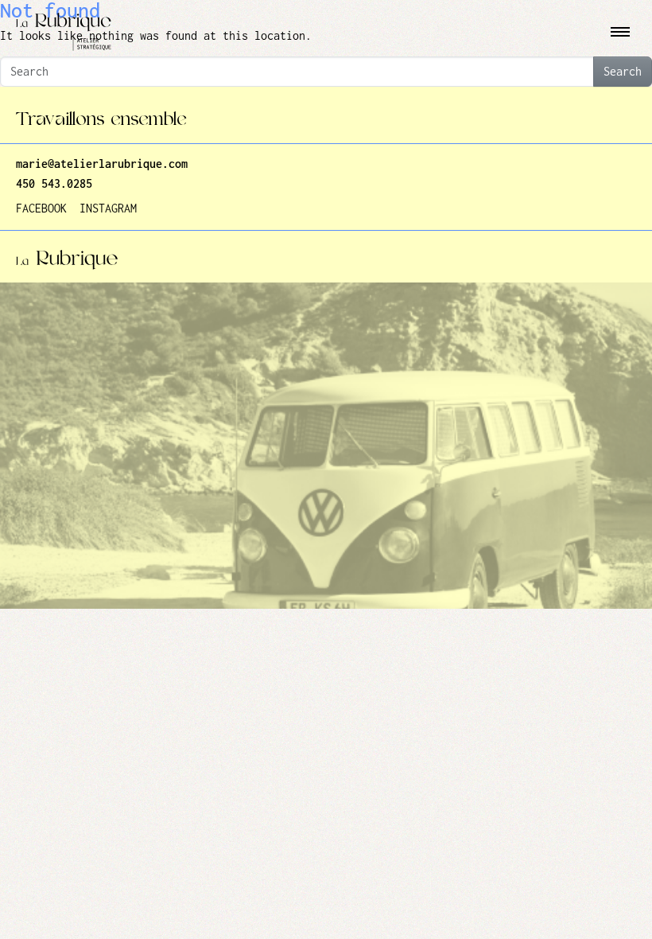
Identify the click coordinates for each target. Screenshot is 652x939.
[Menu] (620, 32)
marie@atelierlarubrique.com (102, 164)
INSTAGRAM (108, 208)
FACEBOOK (41, 208)
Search (622, 71)
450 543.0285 (54, 184)
